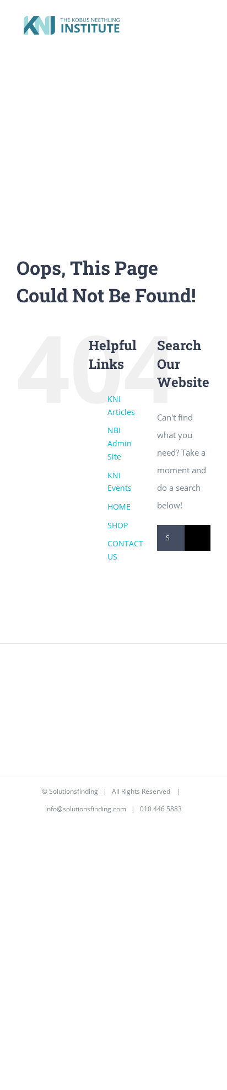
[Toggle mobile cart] (186, 26)
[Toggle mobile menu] (206, 26)
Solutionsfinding (73, 791)
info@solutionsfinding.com (85, 809)
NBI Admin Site (119, 443)
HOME (119, 506)
